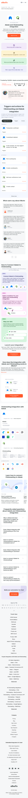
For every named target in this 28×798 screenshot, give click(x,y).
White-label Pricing (14, 748)
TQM (13, 650)
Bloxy (13, 639)
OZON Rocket (13, 617)
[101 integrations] (8, 432)
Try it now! (24, 132)
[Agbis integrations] (17, 432)
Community (14, 732)
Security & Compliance (14, 752)
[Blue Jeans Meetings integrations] (17, 464)
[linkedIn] (12, 768)
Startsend (13, 629)
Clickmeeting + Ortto (14, 690)
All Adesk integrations (14, 660)
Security (14, 780)
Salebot (13, 643)
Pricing (14, 718)
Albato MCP (14, 759)
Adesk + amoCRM (14, 672)
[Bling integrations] (13, 437)
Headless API (14, 762)
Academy (14, 725)
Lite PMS (13, 646)
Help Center (14, 723)
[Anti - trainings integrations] (8, 464)
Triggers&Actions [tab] (7, 120)
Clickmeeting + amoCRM (14, 699)
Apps (9, 7)
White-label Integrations (14, 746)
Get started (14, 594)
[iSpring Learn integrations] (13, 469)
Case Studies (14, 750)
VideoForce (13, 653)
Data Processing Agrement (14, 776)
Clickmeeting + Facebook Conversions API (14, 694)
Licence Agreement (14, 772)
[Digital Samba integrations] (22, 464)
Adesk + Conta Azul (14, 674)
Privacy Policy (14, 774)
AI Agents (14, 736)
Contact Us (14, 782)
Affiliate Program (14, 734)
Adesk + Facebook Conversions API (14, 667)
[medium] (18, 768)
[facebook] (9, 768)
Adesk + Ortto (14, 662)
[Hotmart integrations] (3, 464)
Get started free (14, 354)
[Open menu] (25, 2)
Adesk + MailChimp (14, 679)
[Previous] (12, 257)
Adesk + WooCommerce (14, 665)
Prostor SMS (13, 636)
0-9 (3, 605)
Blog (14, 721)
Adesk (12, 7)
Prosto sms (13, 631)
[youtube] (15, 768)
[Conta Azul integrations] (3, 432)
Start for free (14, 35)
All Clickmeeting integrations (14, 687)
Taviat (13, 648)
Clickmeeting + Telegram (14, 697)
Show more (14, 196)
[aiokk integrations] (22, 432)
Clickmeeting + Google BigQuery (14, 704)
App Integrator (14, 727)
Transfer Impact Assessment (14, 778)
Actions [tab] (23, 120)
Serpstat (14, 624)
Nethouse (13, 622)
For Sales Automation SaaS (14, 755)
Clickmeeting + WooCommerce (14, 692)
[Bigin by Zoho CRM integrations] (8, 437)
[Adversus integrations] (13, 432)
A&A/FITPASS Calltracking (13, 641)
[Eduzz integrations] (3, 469)
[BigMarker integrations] (13, 464)
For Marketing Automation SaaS (14, 757)
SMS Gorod (14, 633)
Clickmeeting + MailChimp (14, 706)
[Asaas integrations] (3, 437)
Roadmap (14, 730)
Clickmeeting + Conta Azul (14, 701)
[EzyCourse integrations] (8, 469)
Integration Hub (4, 7)
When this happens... (9, 379)
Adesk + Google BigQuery (14, 676)
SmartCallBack (13, 619)
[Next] (15, 257)
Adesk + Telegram (14, 669)
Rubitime (14, 626)
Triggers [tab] (16, 120)
